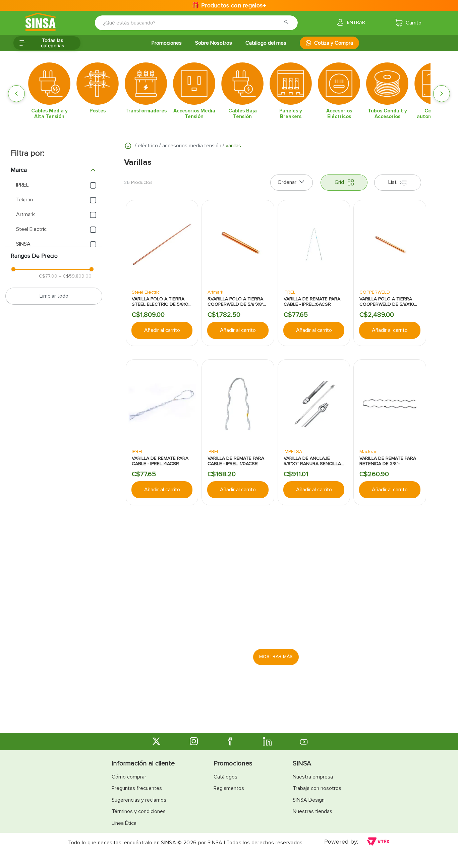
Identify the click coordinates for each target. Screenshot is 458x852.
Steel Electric (31, 229)
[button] (53, 170)
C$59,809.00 (75, 276)
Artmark (25, 214)
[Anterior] (16, 93)
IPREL (22, 185)
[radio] (344, 182)
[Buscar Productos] (288, 22)
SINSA (23, 244)
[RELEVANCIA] (291, 182)
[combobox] (191, 23)
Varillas (233, 145)
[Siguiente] (441, 93)
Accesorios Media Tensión (191, 145)
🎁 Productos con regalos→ (229, 5)
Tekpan (24, 199)
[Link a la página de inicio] (128, 146)
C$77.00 (48, 276)
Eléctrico (148, 145)
